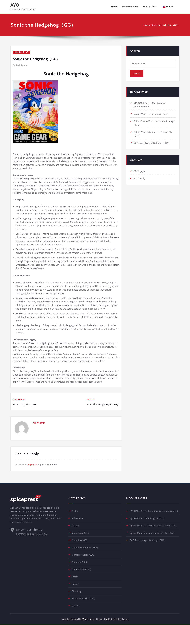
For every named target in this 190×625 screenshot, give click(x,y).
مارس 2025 (139, 171)
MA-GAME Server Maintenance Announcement (154, 511)
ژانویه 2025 (139, 178)
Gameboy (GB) (79, 540)
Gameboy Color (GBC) (83, 554)
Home (114, 6)
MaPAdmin (21, 65)
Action (75, 511)
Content (108, 619)
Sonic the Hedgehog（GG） (166, 24)
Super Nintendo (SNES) (83, 598)
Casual (75, 525)
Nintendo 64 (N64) (81, 569)
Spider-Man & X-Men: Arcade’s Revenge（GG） (154, 525)
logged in (32, 464)
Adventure (77, 518)
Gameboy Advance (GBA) (85, 547)
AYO (14, 5)
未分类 (75, 605)
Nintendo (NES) (79, 562)
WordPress (88, 619)
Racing (75, 583)
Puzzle (75, 576)
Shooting (76, 591)
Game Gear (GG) (80, 532)
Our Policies (149, 6)
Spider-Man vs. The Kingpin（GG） (151, 113)
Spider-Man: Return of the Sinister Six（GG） (153, 532)
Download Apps (130, 6)
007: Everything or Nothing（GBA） (152, 142)
